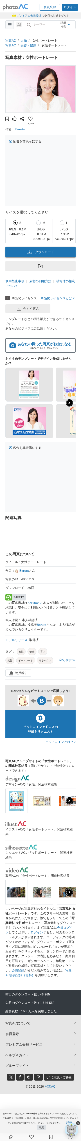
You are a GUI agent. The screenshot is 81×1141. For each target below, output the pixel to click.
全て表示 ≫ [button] (67, 660)
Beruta (20, 129)
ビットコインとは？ (59, 742)
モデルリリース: (17, 640)
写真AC (10, 40)
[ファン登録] (31, 1137)
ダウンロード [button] (44, 252)
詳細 (69, 1122)
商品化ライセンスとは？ (57, 298)
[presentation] (69, 800)
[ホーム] (11, 1137)
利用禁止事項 (14, 281)
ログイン (37, 932)
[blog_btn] (38, 1077)
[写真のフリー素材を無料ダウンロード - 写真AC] (15, 7)
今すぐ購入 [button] (31, 308)
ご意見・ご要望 (61, 1077)
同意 (41, 1127)
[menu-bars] (10, 24)
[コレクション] (50, 1137)
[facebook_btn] (20, 1077)
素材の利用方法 (40, 281)
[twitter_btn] (11, 1077)
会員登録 (18, 970)
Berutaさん (35, 603)
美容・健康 (28, 45)
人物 (23, 40)
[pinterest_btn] (29, 1077)
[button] (50, 7)
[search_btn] (29, 25)
